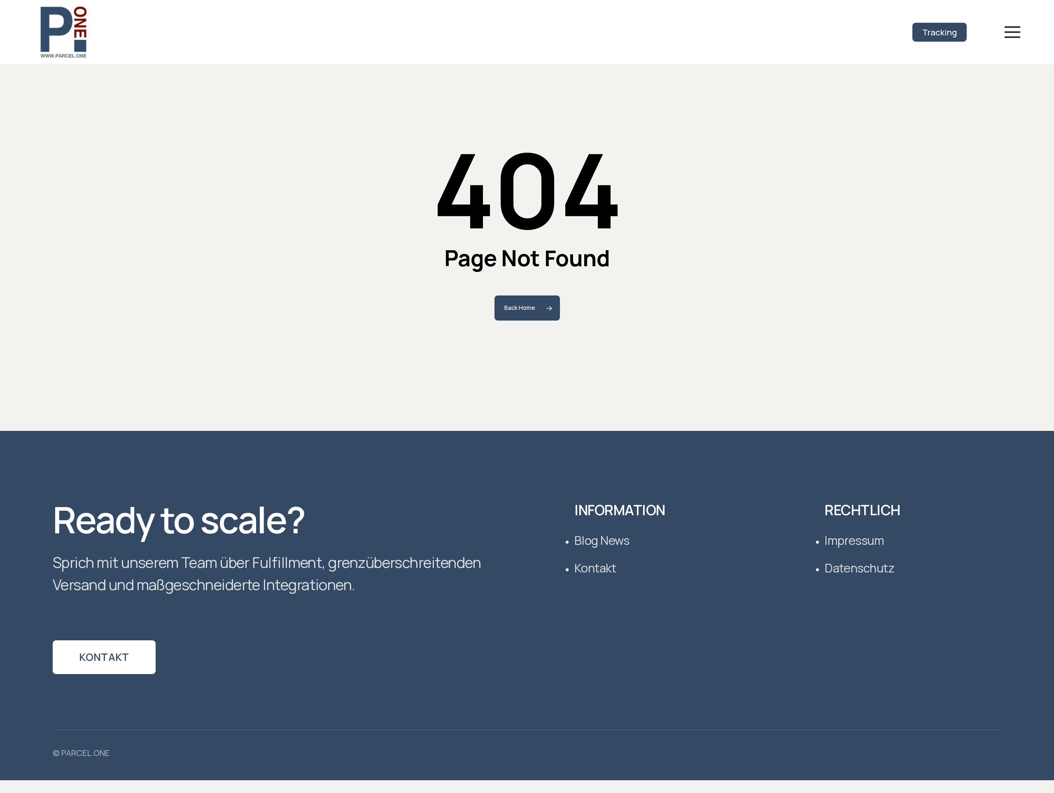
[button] (1013, 32)
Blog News (601, 541)
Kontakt (104, 657)
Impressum (854, 541)
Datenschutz (859, 568)
